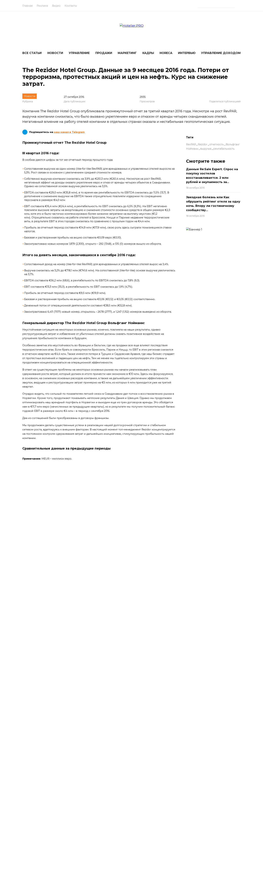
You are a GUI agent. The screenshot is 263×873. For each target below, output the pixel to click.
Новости (55, 53)
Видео (56, 5)
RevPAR (191, 144)
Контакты (71, 5)
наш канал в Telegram (69, 132)
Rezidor (202, 144)
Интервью (187, 53)
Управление (79, 53)
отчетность (216, 144)
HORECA (166, 53)
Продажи (103, 53)
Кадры (148, 53)
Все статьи (32, 53)
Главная (27, 5)
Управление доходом (221, 53)
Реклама (42, 5)
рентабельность (224, 148)
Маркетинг (127, 53)
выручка (205, 148)
